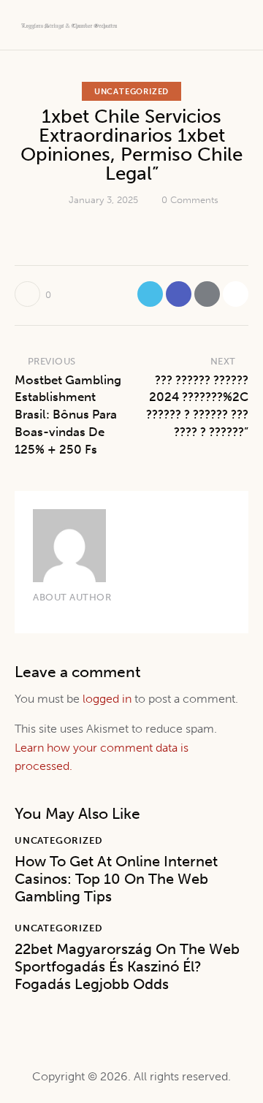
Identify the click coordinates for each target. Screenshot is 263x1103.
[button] (235, 294)
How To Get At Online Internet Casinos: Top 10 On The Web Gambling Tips (116, 878)
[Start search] (237, 27)
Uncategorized (131, 91)
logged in (107, 699)
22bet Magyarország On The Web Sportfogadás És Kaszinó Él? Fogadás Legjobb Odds (127, 966)
